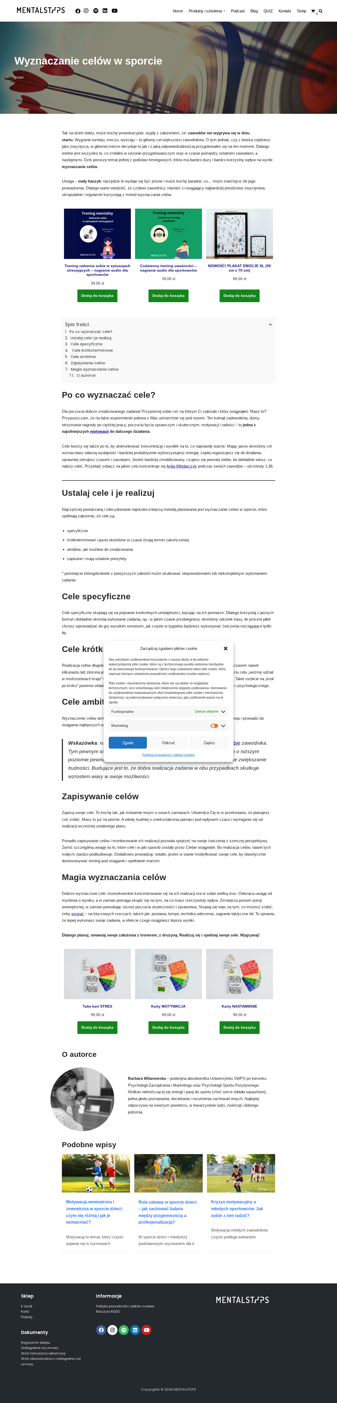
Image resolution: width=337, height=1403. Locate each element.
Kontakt (285, 11)
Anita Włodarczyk (181, 466)
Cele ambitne (83, 356)
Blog (254, 11)
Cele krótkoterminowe (92, 350)
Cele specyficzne (86, 344)
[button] (225, 648)
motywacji (99, 431)
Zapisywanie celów (88, 363)
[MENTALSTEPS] (40, 10)
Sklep (301, 11)
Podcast (238, 11)
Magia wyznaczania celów (94, 369)
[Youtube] (114, 11)
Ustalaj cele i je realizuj (91, 338)
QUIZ (268, 11)
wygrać (77, 913)
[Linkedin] (135, 1330)
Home (178, 11)
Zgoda (127, 742)
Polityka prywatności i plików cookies (168, 755)
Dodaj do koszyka (97, 296)
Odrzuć (168, 742)
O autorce (86, 375)
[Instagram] (86, 11)
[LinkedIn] (105, 11)
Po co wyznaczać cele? (91, 331)
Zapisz (209, 742)
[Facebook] (78, 10)
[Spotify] (96, 11)
